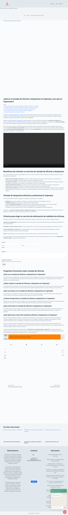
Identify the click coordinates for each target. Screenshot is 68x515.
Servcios (52, 3)
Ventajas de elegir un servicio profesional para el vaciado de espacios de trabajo (21, 107)
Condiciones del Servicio (7, 259)
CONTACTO (34, 481)
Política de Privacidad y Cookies (55, 454)
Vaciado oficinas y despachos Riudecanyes (11, 441)
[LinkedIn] (57, 344)
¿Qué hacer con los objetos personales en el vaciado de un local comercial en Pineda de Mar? (55, 471)
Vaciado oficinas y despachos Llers (52, 441)
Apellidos (23, 245)
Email (3, 247)
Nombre (4, 242)
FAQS (57, 3)
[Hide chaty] (65, 512)
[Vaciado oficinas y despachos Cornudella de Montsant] (34, 434)
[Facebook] (11, 344)
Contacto (60, 3)
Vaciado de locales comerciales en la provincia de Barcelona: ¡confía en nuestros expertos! (55, 465)
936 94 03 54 (34, 458)
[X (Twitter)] (26, 344)
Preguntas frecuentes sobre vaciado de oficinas (14, 112)
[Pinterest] (41, 344)
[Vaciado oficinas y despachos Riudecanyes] (13, 434)
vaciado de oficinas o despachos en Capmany (14, 114)
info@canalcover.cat (34, 459)
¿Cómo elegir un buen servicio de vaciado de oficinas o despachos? (18, 110)
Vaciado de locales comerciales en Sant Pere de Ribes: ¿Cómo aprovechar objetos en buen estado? (55, 477)
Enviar (4, 264)
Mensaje (4, 251)
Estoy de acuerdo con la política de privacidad (12, 261)
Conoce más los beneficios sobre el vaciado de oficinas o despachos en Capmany (21, 106)
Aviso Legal (55, 456)
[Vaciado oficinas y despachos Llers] (55, 434)
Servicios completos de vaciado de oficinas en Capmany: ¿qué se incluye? (19, 109)
